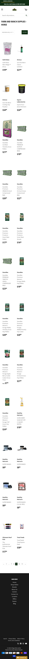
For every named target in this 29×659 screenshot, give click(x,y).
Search (5, 638)
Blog (14, 603)
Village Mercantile (16, 648)
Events (14, 601)
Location (14, 596)
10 (19, 564)
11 (22, 564)
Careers (14, 592)
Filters (25, 32)
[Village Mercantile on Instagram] (23, 644)
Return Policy (20, 638)
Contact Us (14, 594)
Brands (14, 587)
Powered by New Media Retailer (14, 650)
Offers (14, 599)
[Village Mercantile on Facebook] (20, 644)
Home (14, 582)
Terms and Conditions (14, 640)
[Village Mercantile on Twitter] (18, 644)
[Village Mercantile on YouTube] (26, 644)
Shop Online (14, 585)
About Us (14, 589)
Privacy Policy (12, 638)
